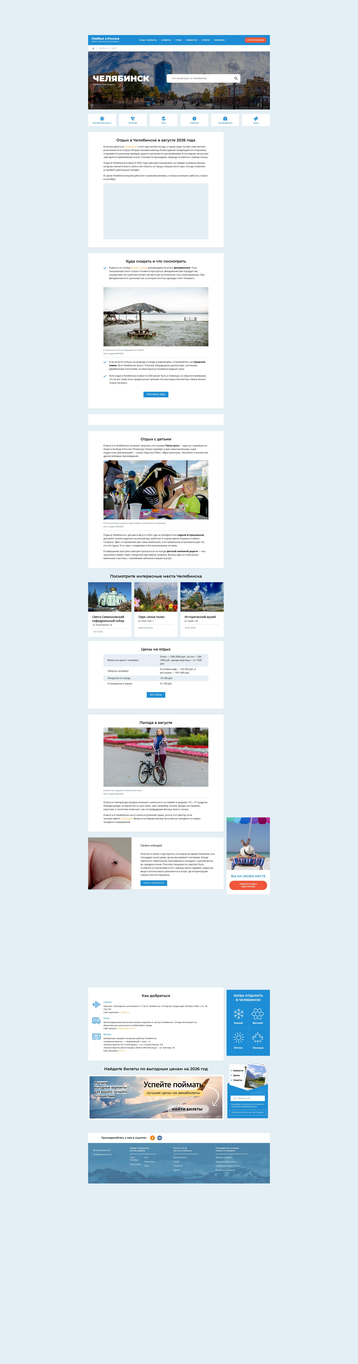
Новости (191, 40)
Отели (206, 40)
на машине (126, 819)
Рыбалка (194, 123)
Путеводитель (225, 123)
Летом (238, 1047)
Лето (163, 123)
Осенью (258, 1047)
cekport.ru (125, 1012)
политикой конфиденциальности (244, 1106)
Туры (178, 40)
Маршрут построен (223, 1157)
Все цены (156, 695)
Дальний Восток (180, 1157)
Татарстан (178, 1166)
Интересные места (102, 123)
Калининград (135, 1164)
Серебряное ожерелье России (228, 1166)
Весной (258, 1023)
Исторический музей (200, 617)
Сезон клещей (151, 845)
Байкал (176, 1170)
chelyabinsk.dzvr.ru (126, 1029)
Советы (166, 40)
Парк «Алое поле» (151, 617)
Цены (256, 123)
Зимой (238, 1023)
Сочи (146, 1157)
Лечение (219, 40)
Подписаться (248, 1113)
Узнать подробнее (153, 883)
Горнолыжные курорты (225, 1170)
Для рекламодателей (101, 1150)
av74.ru (121, 1051)
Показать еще (156, 394)
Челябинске (131, 147)
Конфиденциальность (102, 1154)
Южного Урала (139, 268)
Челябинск (103, 48)
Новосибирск (149, 1161)
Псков (146, 1166)
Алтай (176, 1161)
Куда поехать (148, 40)
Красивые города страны (226, 1161)
